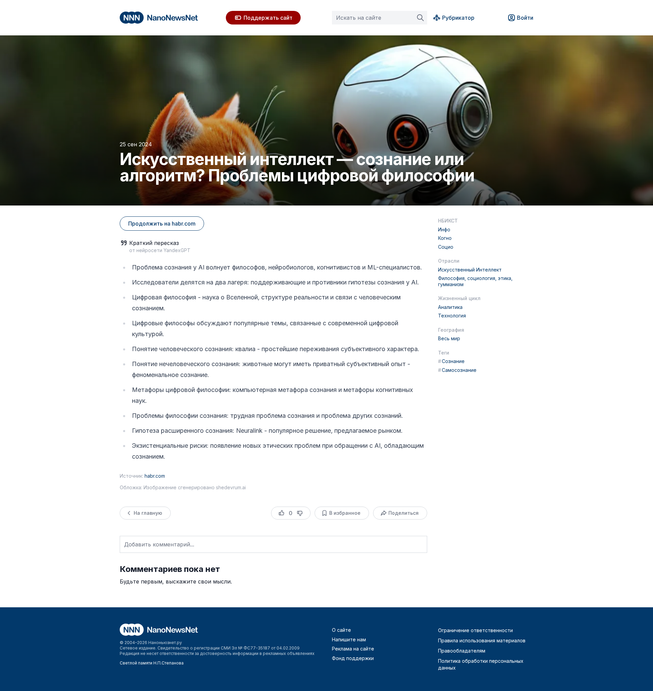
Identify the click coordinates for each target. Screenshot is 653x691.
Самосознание (457, 370)
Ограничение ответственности (475, 630)
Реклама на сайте (353, 649)
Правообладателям (461, 651)
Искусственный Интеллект (470, 270)
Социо (445, 247)
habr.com (155, 476)
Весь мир (449, 338)
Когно (445, 238)
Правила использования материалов (481, 640)
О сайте (341, 630)
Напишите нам (349, 639)
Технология (452, 315)
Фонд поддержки (353, 658)
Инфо (444, 229)
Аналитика (450, 307)
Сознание (451, 361)
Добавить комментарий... (159, 544)
